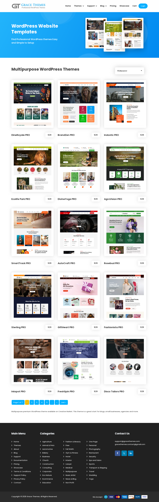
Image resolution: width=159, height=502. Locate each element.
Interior (69, 460)
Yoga (91, 479)
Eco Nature (47, 475)
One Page (93, 441)
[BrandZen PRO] (79, 104)
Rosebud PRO (112, 263)
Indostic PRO (111, 135)
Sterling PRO (18, 327)
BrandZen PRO (66, 135)
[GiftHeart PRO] (79, 296)
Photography (94, 449)
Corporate (47, 471)
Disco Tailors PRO (114, 391)
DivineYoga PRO (67, 199)
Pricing (113, 6)
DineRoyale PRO (20, 135)
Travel (91, 471)
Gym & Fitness (72, 453)
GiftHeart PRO (66, 327)
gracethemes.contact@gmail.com (130, 444)
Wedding (93, 475)
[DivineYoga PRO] (79, 168)
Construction (48, 464)
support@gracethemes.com (127, 441)
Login (143, 6)
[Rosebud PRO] (125, 232)
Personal (92, 445)
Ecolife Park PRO (20, 199)
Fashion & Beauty (73, 441)
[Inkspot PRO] (32, 360)
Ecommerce (47, 479)
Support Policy (20, 475)
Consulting (47, 467)
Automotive (47, 449)
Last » (63, 402)
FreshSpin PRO (66, 391)
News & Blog (71, 479)
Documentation (20, 460)
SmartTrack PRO (21, 263)
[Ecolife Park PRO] (32, 168)
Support (91, 6)
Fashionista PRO (113, 327)
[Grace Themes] (28, 7)
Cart (134, 6)
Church (45, 460)
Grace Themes (33, 496)
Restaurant (94, 453)
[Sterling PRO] (32, 296)
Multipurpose (71, 471)
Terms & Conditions (22, 471)
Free (67, 445)
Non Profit (70, 482)
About (16, 449)
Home (68, 6)
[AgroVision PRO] (125, 168)
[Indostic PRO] (125, 104)
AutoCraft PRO (66, 263)
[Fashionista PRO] (125, 296)
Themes (78, 6)
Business (46, 456)
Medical (69, 467)
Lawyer (69, 464)
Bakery (45, 453)
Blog (102, 6)
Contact (17, 482)
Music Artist (71, 475)
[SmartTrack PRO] (32, 232)
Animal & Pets (48, 445)
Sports (92, 464)
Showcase (124, 6)
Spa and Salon (95, 460)
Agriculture (47, 441)
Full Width (70, 449)
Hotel (68, 456)
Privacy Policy (19, 479)
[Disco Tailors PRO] (125, 360)
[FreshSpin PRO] (79, 360)
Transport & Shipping (98, 467)
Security (92, 456)
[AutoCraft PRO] (79, 232)
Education (46, 482)
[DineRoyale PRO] (32, 104)
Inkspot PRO (18, 391)
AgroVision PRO (113, 199)
